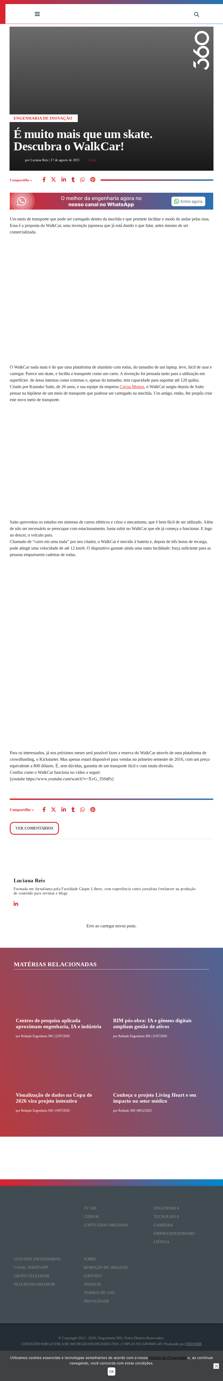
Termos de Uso (99, 1293)
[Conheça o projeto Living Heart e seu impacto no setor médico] (156, 1071)
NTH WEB (194, 1344)
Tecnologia (166, 1217)
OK (111, 1371)
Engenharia (166, 1208)
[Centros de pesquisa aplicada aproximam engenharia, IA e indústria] (58, 997)
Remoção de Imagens (106, 1267)
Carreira (163, 1225)
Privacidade (97, 1301)
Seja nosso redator (34, 1284)
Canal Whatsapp (31, 1267)
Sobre (90, 1259)
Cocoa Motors (132, 386)
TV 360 (90, 1208)
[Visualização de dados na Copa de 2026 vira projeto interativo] (58, 1071)
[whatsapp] (63, 180)
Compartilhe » (21, 180)
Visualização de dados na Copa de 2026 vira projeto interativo (54, 1098)
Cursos (91, 1217)
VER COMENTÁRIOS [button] (34, 828)
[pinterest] (92, 180)
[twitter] (53, 180)
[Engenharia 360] (117, 13)
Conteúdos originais (106, 1225)
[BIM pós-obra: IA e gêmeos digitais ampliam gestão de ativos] (156, 997)
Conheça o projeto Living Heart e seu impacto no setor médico (154, 1098)
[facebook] (44, 180)
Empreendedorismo (174, 1234)
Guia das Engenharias (37, 1259)
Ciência (161, 1242)
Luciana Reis (29, 880)
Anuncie (92, 1284)
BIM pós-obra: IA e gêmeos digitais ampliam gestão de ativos (152, 1023)
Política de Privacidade (168, 1357)
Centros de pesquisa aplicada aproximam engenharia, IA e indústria (58, 1023)
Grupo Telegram (31, 1276)
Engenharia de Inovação (43, 118)
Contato (92, 1276)
